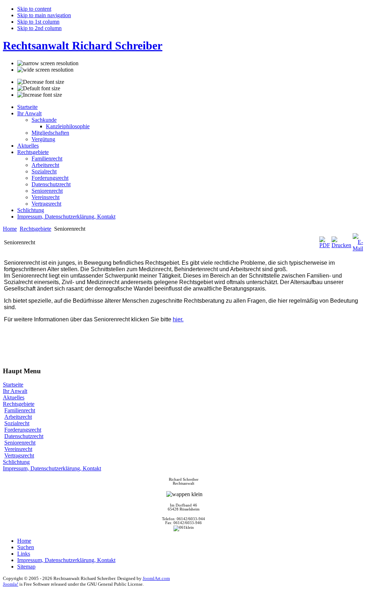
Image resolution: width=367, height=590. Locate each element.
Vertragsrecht (19, 455)
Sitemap (26, 566)
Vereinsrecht (18, 449)
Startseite (13, 385)
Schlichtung (16, 462)
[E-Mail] (358, 248)
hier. (178, 319)
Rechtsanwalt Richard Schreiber (82, 45)
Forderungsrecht (22, 430)
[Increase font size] (39, 95)
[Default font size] (38, 88)
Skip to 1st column (38, 22)
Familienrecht (19, 410)
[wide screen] (45, 70)
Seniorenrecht (19, 443)
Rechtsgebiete (35, 229)
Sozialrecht (16, 423)
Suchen (25, 547)
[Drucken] (341, 245)
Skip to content (34, 9)
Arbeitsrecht (18, 417)
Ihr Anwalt (15, 391)
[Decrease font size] (40, 82)
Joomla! (10, 584)
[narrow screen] (47, 63)
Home (10, 229)
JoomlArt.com (156, 578)
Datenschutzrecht (23, 436)
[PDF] (324, 245)
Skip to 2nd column (39, 28)
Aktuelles (13, 397)
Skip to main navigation (44, 15)
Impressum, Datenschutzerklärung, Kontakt (52, 468)
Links (23, 554)
